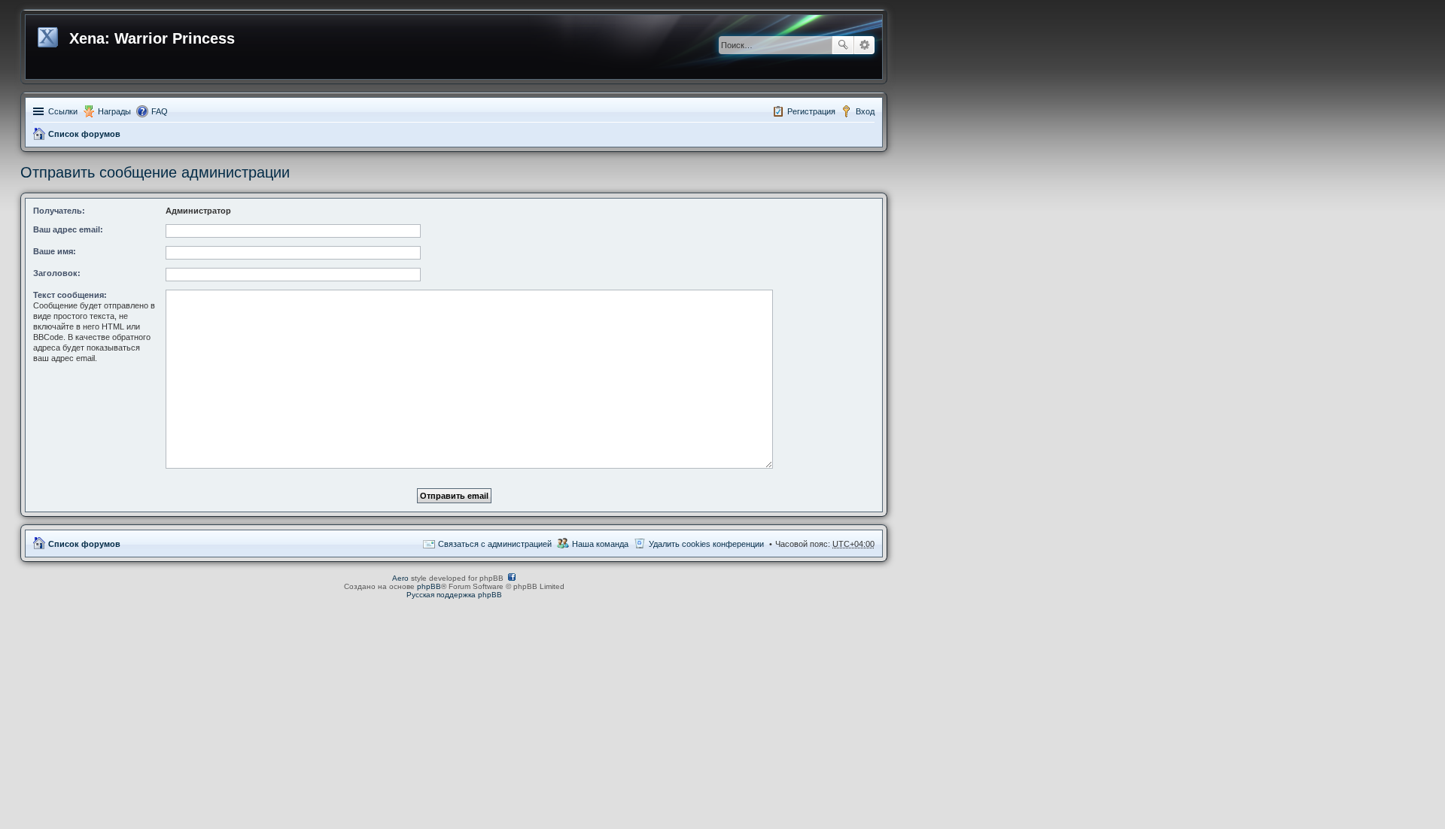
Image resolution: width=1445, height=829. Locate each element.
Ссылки (63, 111)
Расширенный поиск (864, 45)
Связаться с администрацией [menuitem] (495, 543)
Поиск (843, 45)
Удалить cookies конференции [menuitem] (706, 543)
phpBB (429, 586)
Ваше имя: (54, 251)
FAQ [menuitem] (159, 111)
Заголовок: (57, 273)
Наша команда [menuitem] (600, 543)
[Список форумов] (49, 34)
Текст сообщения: (70, 294)
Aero (400, 578)
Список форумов (84, 133)
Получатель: (59, 210)
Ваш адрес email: (68, 229)
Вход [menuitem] (865, 111)
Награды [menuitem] (114, 111)
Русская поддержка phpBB (454, 595)
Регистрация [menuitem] (811, 111)
